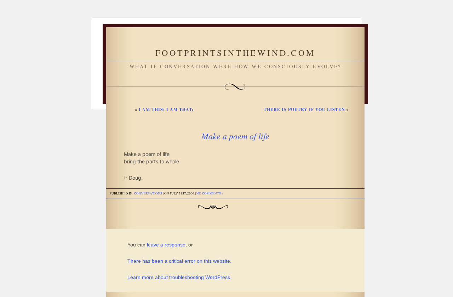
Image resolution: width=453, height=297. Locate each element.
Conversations (148, 193)
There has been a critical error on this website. (179, 261)
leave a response (166, 245)
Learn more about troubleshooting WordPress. (179, 277)
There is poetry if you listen (304, 109)
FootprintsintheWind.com (235, 52)
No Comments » (209, 193)
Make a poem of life (235, 135)
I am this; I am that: (166, 109)
